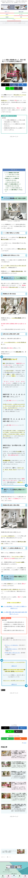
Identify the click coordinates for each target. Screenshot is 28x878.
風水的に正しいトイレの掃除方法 (12, 178)
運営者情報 (7, 869)
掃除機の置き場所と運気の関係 (12, 185)
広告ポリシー (21, 869)
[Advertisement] (14, 42)
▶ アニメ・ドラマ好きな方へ (11, 645)
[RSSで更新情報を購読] (20, 738)
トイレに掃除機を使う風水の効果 (12, 172)
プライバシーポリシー (7, 871)
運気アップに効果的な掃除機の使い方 (14, 187)
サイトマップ (21, 871)
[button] (18, 88)
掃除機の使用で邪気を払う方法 (12, 176)
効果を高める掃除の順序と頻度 (12, 182)
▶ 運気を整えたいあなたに (11, 648)
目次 (12, 169)
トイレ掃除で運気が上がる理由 (12, 174)
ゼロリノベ (14, 666)
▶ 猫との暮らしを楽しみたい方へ (12, 652)
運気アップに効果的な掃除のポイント (13, 184)
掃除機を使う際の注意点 (11, 180)
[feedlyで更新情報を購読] (7, 738)
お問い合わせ (14, 873)
